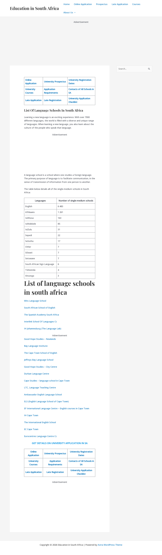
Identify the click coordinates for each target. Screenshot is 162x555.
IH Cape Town (31, 415)
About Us (68, 12)
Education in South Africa (34, 8)
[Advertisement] (81, 40)
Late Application (120, 4)
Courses (136, 4)
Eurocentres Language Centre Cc (40, 436)
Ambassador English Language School (43, 394)
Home (66, 4)
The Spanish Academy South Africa (41, 314)
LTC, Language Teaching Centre (40, 387)
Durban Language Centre (36, 373)
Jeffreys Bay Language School (38, 359)
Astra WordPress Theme (110, 544)
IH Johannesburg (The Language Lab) (42, 328)
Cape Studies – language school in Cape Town (47, 380)
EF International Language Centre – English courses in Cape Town (56, 408)
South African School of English (39, 307)
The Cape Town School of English (40, 352)
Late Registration (52, 100)
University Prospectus (55, 81)
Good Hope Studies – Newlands (40, 339)
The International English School (40, 422)
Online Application (83, 4)
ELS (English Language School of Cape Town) (46, 401)
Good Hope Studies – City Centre (40, 366)
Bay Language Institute (36, 345)
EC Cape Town (31, 429)
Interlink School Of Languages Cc (40, 321)
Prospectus (101, 4)
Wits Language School (35, 300)
